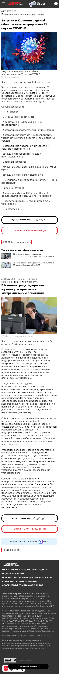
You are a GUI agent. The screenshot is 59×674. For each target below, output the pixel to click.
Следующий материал (28, 666)
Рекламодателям (26, 581)
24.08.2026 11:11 (8, 279)
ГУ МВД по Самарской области (17, 336)
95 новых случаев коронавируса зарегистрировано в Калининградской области (33, 255)
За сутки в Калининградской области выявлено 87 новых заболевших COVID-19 (33, 264)
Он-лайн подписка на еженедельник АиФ (27, 577)
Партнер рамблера (25, 660)
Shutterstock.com (10, 77)
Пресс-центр (39, 569)
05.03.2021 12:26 (8, 11)
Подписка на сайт (13, 573)
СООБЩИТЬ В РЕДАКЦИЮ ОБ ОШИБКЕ (22, 585)
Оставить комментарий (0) (30, 230)
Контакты (8, 581)
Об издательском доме (16, 569)
